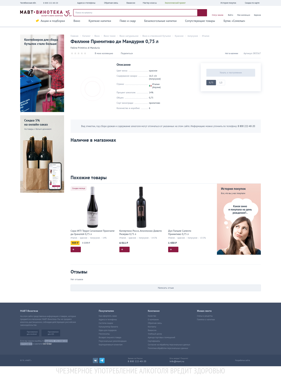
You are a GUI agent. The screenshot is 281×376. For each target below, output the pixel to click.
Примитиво (154, 103)
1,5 (220, 82)
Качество (152, 316)
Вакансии (152, 330)
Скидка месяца (78, 188)
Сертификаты (154, 341)
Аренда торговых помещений (161, 337)
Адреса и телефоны (108, 319)
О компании (153, 319)
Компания (154, 310)
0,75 (211, 82)
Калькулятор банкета (108, 326)
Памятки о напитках (206, 319)
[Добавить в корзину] (76, 249)
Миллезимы (104, 334)
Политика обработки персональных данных (168, 348)
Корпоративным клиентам (110, 344)
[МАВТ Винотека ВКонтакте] (95, 360)
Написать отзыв (166, 287)
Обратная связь (155, 323)
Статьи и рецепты (205, 316)
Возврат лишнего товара (110, 337)
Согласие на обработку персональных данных (169, 344)
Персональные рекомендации (113, 341)
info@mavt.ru (177, 361)
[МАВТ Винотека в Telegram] (102, 360)
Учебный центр (155, 334)
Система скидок (106, 323)
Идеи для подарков (107, 330)
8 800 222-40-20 (50, 3)
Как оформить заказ (108, 316)
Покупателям (106, 310)
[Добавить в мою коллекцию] (112, 187)
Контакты (152, 326)
